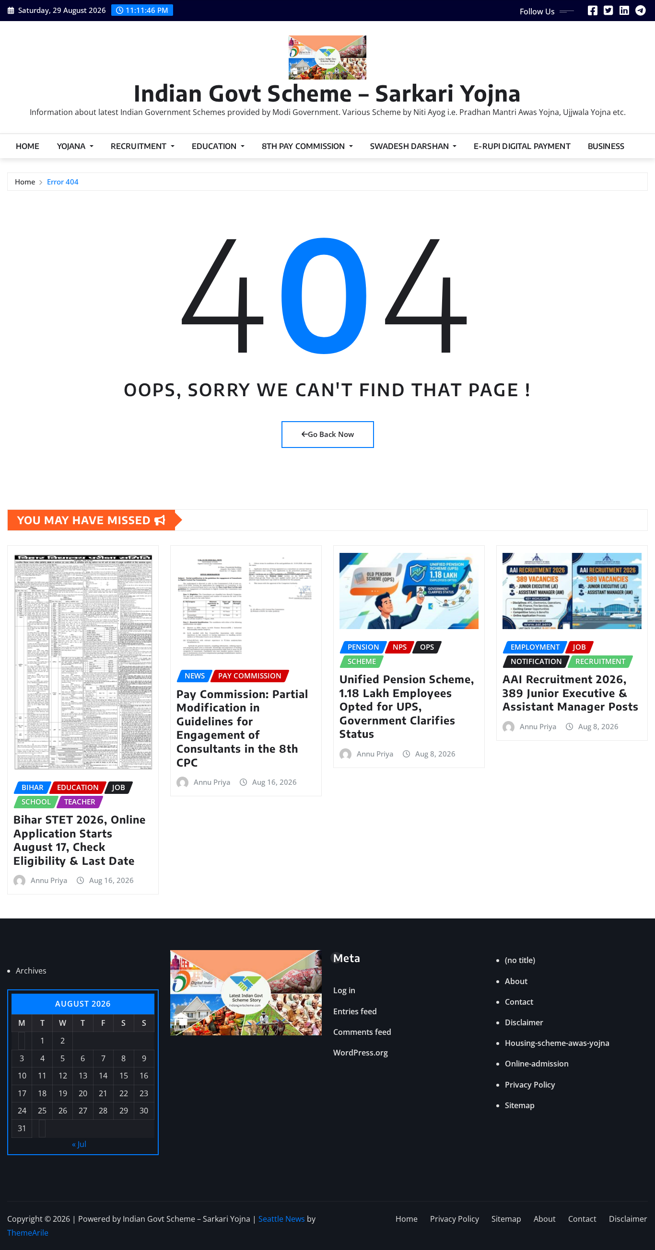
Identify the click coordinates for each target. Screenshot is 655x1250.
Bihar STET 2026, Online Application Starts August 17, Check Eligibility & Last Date (79, 840)
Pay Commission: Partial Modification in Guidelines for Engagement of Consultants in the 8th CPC (242, 728)
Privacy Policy (530, 1084)
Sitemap (520, 1105)
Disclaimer (524, 1022)
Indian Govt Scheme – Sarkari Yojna (327, 92)
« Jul (79, 1144)
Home (28, 146)
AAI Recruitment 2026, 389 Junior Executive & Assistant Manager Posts (571, 692)
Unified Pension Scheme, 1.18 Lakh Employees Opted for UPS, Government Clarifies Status (406, 706)
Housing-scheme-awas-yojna (557, 1043)
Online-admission (537, 1063)
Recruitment (140, 146)
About (516, 981)
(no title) (520, 960)
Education (215, 146)
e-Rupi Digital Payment (522, 146)
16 (144, 1075)
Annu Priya (49, 880)
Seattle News (281, 1219)
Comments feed (362, 1032)
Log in (344, 990)
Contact (519, 1002)
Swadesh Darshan (410, 146)
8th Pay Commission (304, 146)
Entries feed (355, 1011)
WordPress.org (360, 1052)
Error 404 (63, 181)
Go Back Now (331, 434)
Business (606, 146)
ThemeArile (27, 1232)
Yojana (72, 146)
